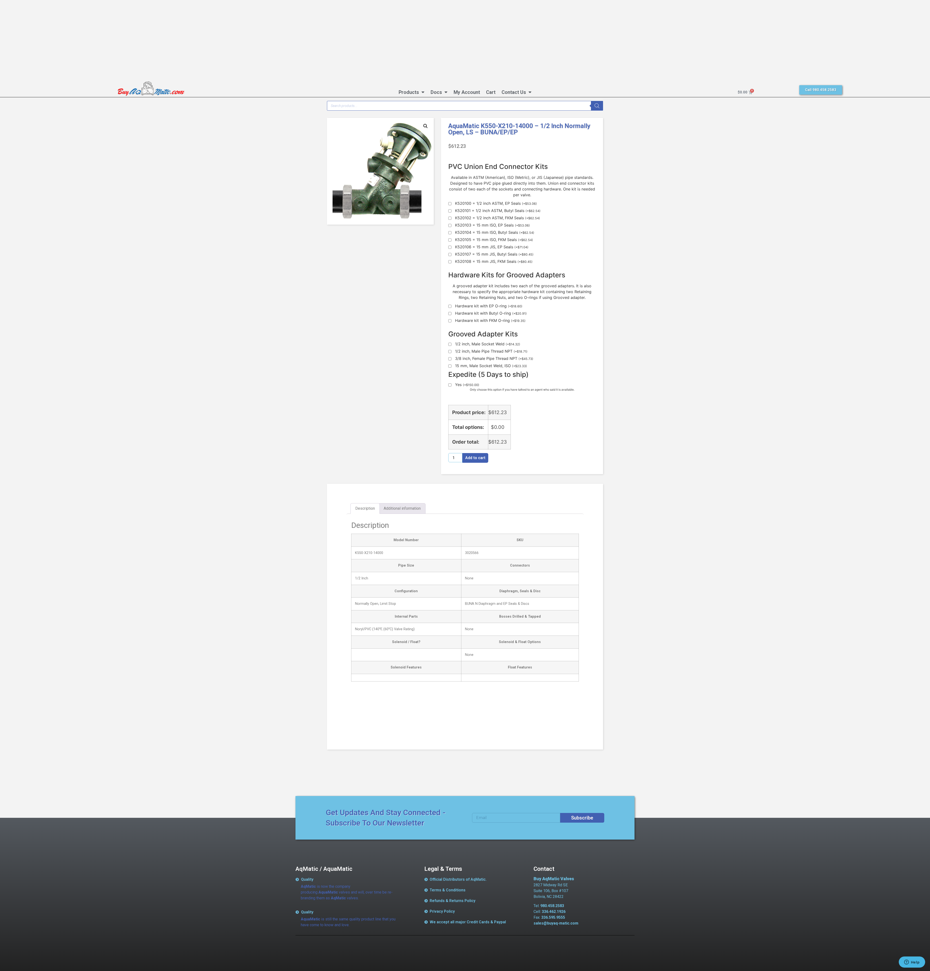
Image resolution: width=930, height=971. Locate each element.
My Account (467, 92)
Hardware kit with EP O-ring (488, 306)
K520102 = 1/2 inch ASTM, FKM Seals (497, 218)
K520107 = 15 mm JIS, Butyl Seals (494, 254)
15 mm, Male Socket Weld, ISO (491, 366)
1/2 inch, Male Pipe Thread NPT (491, 351)
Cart (491, 92)
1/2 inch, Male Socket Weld (487, 344)
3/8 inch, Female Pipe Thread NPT (494, 359)
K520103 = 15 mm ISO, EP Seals (492, 225)
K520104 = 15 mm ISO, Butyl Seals (494, 232)
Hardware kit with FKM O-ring (490, 321)
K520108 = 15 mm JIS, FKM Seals (494, 261)
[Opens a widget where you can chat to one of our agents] (912, 962)
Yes (467, 385)
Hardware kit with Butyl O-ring (491, 313)
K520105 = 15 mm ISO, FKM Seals (494, 240)
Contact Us (514, 92)
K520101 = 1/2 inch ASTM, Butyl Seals (498, 211)
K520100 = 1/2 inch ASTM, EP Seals (496, 203)
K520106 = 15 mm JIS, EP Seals (491, 247)
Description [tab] (365, 508)
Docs (436, 92)
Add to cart (475, 457)
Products (409, 92)
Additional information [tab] (402, 508)
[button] (425, 126)
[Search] (597, 106)
